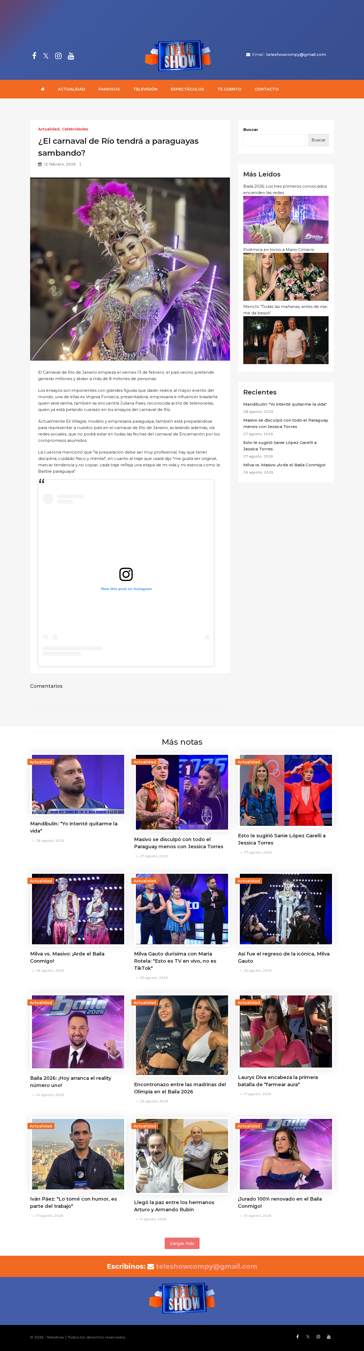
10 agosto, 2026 (257, 1216)
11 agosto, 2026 (153, 1219)
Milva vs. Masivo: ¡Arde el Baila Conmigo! (284, 464)
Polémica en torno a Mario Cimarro (278, 249)
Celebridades (75, 129)
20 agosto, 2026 (154, 1101)
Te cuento (229, 89)
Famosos (109, 89)
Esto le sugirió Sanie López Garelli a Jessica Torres (280, 445)
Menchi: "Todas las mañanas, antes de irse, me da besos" (285, 309)
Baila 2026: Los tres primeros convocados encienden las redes (285, 189)
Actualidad (71, 89)
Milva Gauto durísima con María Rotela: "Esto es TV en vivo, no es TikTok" (175, 961)
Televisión (145, 89)
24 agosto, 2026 (50, 1095)
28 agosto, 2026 (50, 841)
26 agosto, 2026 (50, 971)
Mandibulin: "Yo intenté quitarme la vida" (285, 404)
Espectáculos (187, 89)
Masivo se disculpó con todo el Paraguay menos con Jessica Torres (285, 423)
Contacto (267, 89)
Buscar (250, 129)
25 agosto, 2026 (154, 978)
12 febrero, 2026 (60, 164)
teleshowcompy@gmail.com (296, 54)
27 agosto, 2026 (154, 856)
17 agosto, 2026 (257, 1094)
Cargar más (182, 1243)
